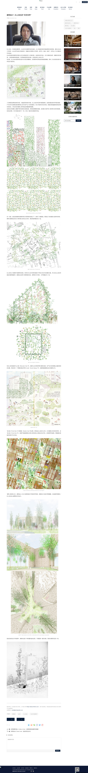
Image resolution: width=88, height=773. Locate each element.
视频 (31, 8)
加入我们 (18, 768)
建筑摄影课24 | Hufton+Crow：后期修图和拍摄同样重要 (24, 729)
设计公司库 (63, 8)
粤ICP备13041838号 (21, 771)
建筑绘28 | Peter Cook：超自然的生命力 (21, 731)
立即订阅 (78, 120)
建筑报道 (19, 8)
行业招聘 (49, 8)
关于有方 (14, 768)
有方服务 (70, 8)
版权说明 (27, 768)
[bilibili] (31, 771)
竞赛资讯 (56, 8)
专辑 (36, 8)
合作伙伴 (22, 768)
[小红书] (33, 771)
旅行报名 (42, 8)
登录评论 (57, 750)
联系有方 (35, 768)
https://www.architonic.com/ (33, 706)
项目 (26, 8)
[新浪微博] (27, 771)
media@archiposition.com (17, 710)
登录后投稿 (85, 2)
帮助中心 (31, 768)
